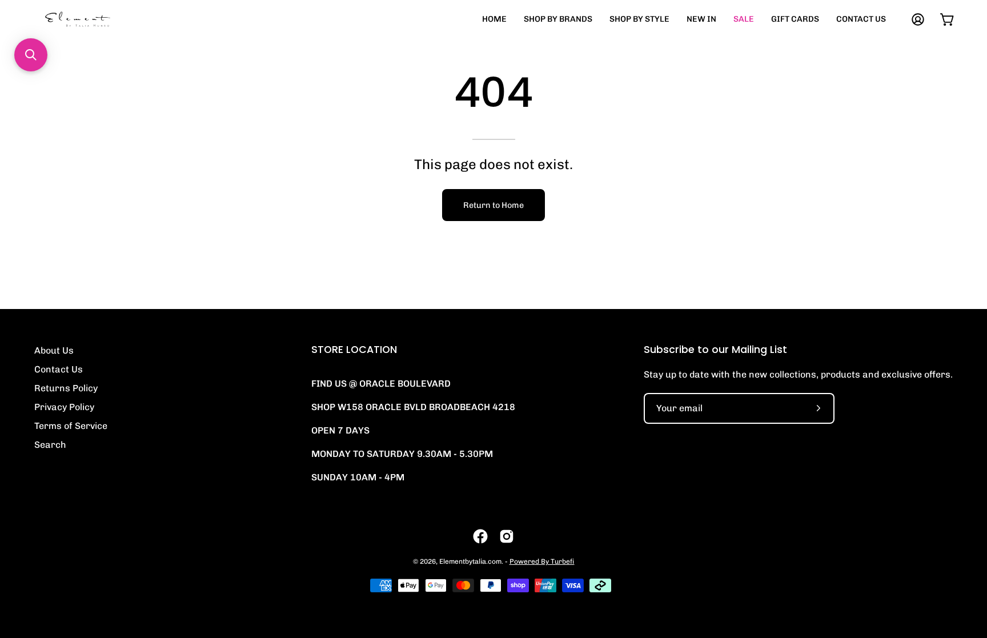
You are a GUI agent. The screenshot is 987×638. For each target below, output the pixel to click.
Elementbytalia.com (470, 561)
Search (50, 444)
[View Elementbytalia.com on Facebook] (480, 536)
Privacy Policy (64, 407)
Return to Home (493, 205)
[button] (30, 54)
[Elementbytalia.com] (97, 19)
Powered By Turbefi (542, 561)
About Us (54, 350)
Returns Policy (66, 388)
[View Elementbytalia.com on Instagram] (506, 536)
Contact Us (58, 369)
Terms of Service (70, 425)
